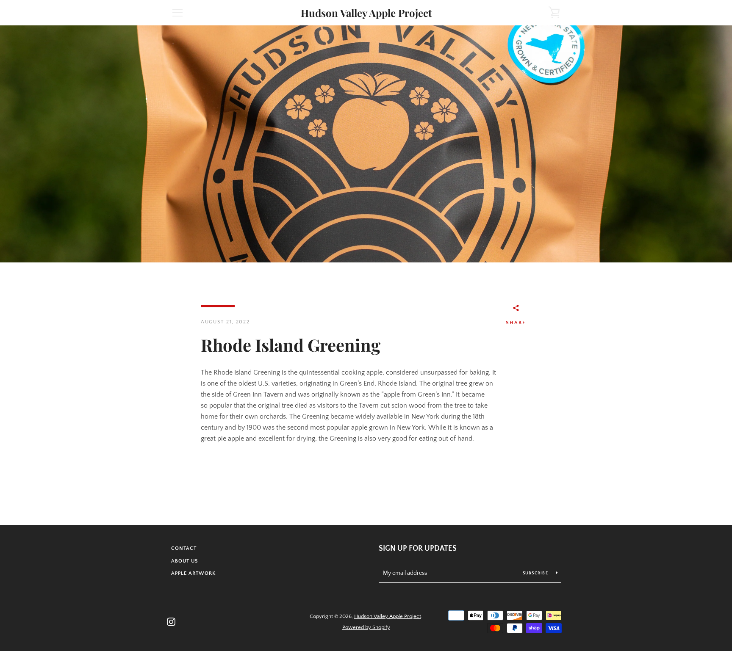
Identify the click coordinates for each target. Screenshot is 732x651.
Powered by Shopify (366, 627)
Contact (184, 548)
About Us (184, 561)
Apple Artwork (193, 573)
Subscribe (536, 573)
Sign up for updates (418, 548)
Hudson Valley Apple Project (366, 13)
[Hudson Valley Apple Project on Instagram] (171, 621)
